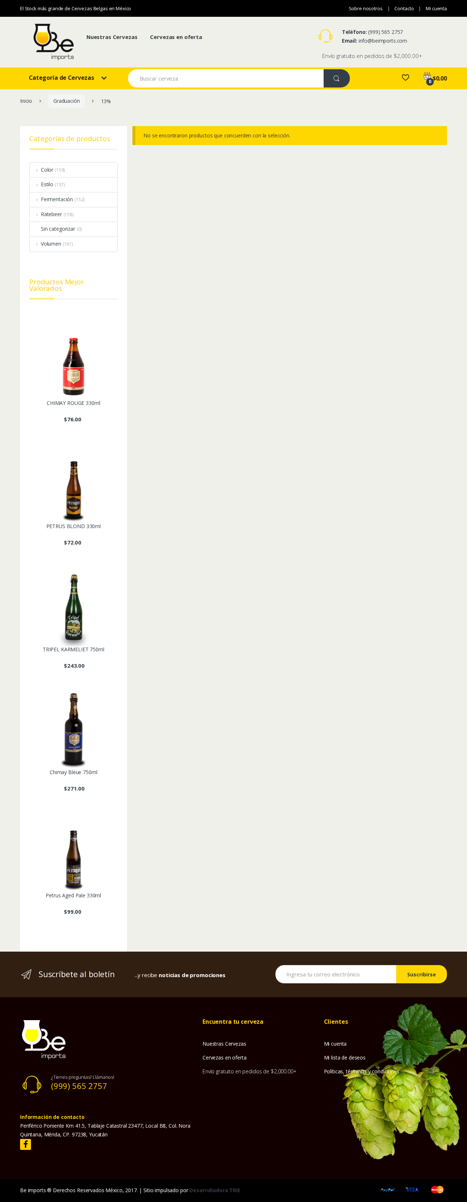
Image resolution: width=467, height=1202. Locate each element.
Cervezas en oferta (176, 36)
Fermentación (57, 199)
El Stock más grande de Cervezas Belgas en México (75, 8)
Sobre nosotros (366, 8)
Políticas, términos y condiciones (362, 1071)
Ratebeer (51, 214)
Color (47, 169)
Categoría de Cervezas (61, 78)
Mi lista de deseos (345, 1057)
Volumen (51, 243)
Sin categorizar (58, 228)
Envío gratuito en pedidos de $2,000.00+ (372, 55)
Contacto (404, 8)
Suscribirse (421, 974)
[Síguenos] (25, 1145)
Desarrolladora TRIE (214, 1190)
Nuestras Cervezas (112, 36)
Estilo (47, 184)
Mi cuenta (436, 8)
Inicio (26, 100)
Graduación (66, 100)
